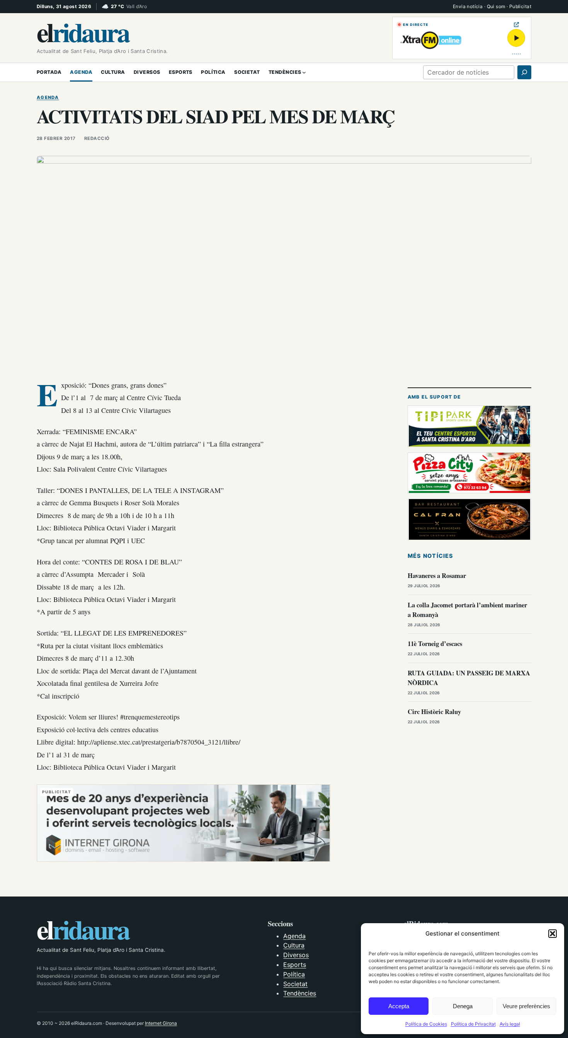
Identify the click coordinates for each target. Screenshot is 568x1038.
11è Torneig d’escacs (435, 643)
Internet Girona (161, 1023)
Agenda (48, 97)
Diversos (296, 955)
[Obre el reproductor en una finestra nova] (516, 24)
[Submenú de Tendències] (304, 72)
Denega (463, 1006)
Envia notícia (468, 6)
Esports (294, 964)
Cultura (293, 945)
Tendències (299, 993)
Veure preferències (526, 1006)
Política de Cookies (426, 1024)
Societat (295, 984)
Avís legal (510, 1024)
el (83, 31)
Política (294, 974)
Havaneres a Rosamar (437, 575)
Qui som (496, 6)
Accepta (398, 1006)
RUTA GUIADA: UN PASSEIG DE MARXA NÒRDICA (469, 677)
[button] (552, 933)
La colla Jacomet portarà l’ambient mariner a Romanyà (467, 609)
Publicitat (520, 6)
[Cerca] (524, 72)
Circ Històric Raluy (434, 711)
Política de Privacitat (473, 1024)
